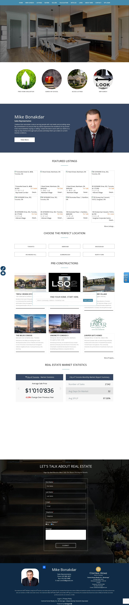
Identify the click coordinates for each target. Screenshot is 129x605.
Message (49, 529)
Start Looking (88, 300)
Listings (39, 3)
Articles (73, 3)
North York (99, 254)
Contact (98, 3)
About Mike (89, 3)
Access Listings (77, 91)
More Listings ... (109, 226)
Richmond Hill (31, 254)
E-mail (48, 502)
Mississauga (99, 246)
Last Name (49, 492)
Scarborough (65, 254)
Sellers (54, 3)
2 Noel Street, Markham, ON (50, 186)
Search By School (51, 91)
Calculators (63, 3)
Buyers (47, 3)
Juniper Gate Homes (93, 335)
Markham (65, 246)
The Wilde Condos (24, 335)
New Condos (29, 3)
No (53, 524)
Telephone (49, 512)
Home (21, 3)
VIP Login (107, 3)
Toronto (31, 246)
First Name (49, 482)
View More (25, 140)
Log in (59, 599)
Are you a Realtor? (52, 522)
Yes (48, 524)
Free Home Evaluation (26, 91)
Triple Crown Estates (26, 294)
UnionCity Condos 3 (59, 335)
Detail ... (34, 192)
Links (81, 3)
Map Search (103, 91)
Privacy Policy (67, 599)
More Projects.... (109, 358)
